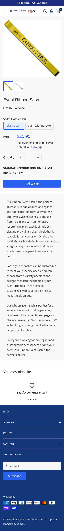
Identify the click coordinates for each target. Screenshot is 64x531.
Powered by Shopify (14, 523)
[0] (58, 11)
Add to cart (32, 183)
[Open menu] (5, 11)
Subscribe (14, 476)
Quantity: (9, 157)
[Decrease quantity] (20, 157)
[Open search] (45, 11)
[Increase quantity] (37, 157)
